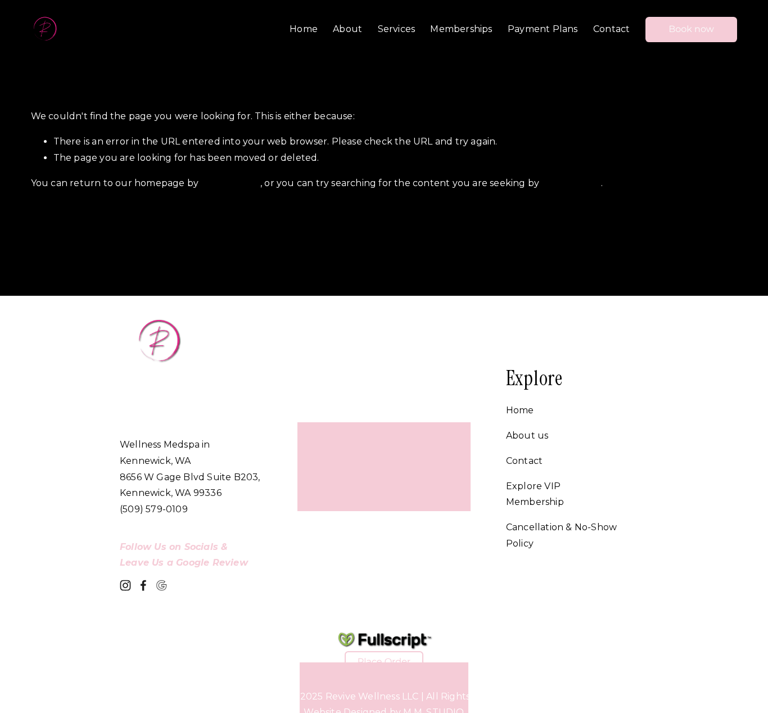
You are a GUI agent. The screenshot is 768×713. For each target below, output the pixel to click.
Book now (691, 29)
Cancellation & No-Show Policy (561, 535)
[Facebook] (143, 585)
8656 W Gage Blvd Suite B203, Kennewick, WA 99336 (190, 485)
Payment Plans (543, 29)
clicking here (230, 183)
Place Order (384, 662)
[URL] (161, 585)
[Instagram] (125, 585)
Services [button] (396, 29)
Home (304, 29)
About (347, 29)
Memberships (461, 29)
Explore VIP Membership (535, 494)
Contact (611, 29)
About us (527, 435)
